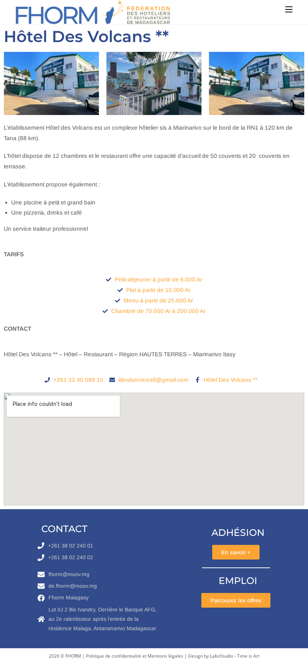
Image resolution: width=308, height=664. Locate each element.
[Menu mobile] (289, 9)
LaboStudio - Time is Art (235, 656)
